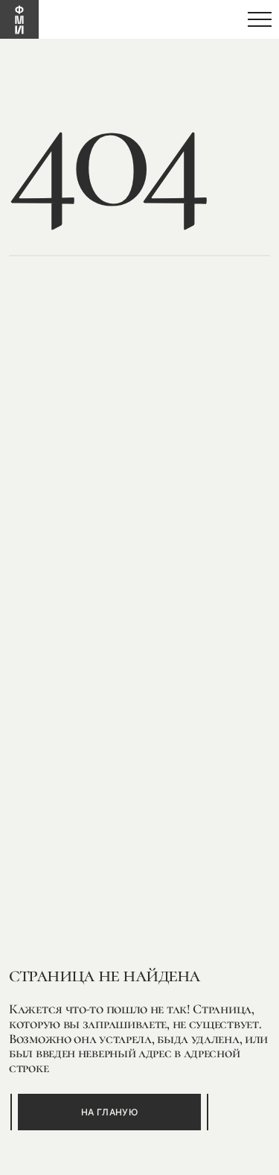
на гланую (109, 1112)
